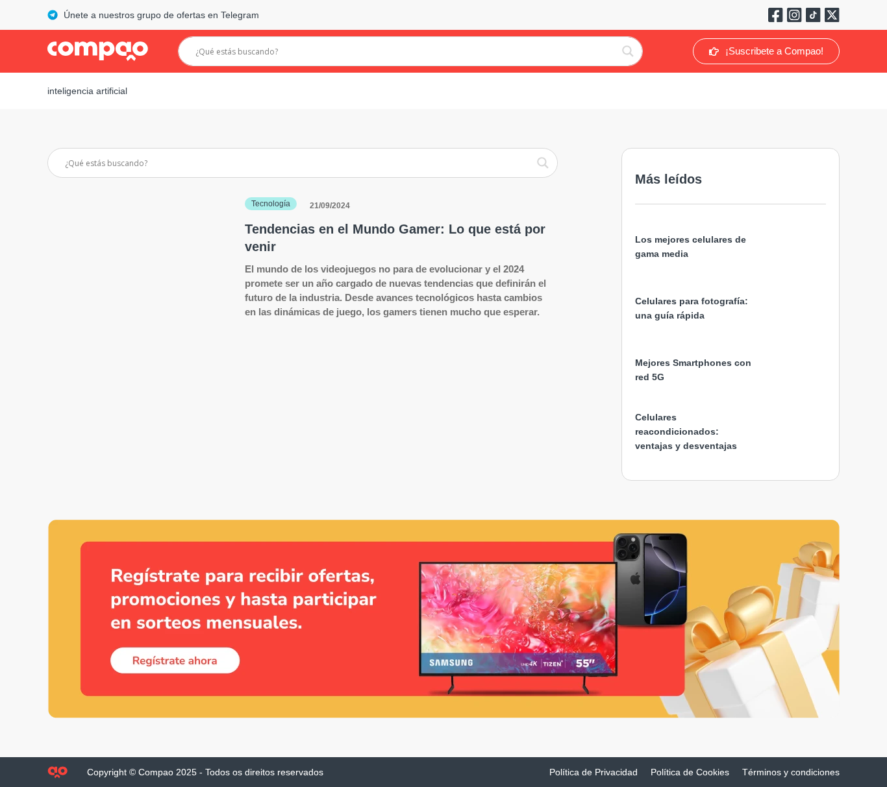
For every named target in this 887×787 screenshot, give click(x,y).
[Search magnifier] (628, 51)
